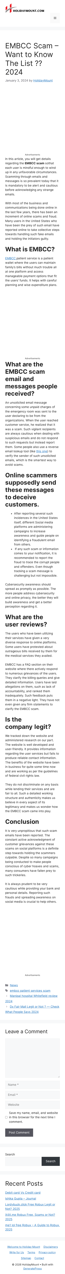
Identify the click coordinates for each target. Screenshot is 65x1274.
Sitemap (26, 1258)
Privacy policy (47, 1252)
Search (10, 1154)
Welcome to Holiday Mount (23, 1246)
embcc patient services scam (30, 990)
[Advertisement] (32, 121)
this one (41, 451)
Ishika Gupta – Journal (20, 1198)
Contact (39, 1258)
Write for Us (16, 1252)
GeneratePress (32, 1268)
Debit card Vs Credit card (23, 1192)
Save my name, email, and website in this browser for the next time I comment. (33, 1117)
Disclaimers (51, 1246)
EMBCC (10, 258)
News (14, 985)
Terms (31, 1252)
